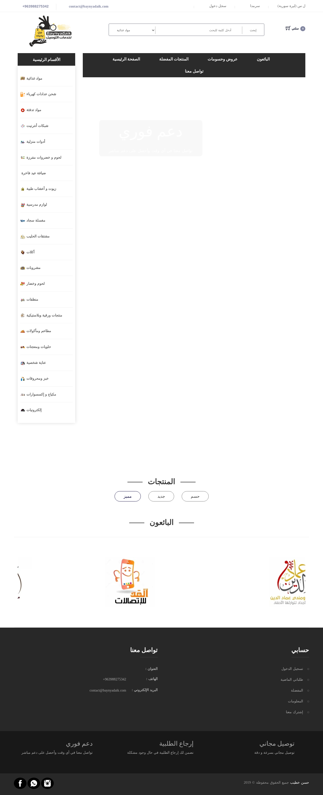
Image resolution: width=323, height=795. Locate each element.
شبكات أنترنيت (37, 126)
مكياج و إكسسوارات (41, 394)
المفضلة (297, 690)
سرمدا (255, 6)
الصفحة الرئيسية (126, 59)
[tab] (128, 496)
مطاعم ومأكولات (38, 331)
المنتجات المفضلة (174, 59)
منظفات (32, 299)
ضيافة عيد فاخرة (33, 173)
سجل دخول (217, 6)
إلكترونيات (34, 410)
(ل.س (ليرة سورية (291, 6)
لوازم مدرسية (36, 204)
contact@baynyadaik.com (89, 6)
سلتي (298, 28)
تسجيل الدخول (292, 669)
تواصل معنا (194, 71)
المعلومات (295, 701)
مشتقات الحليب (38, 236)
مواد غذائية (34, 78)
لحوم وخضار (35, 283)
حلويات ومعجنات (38, 347)
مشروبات (33, 268)
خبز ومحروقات (37, 378)
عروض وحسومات (223, 59)
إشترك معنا (294, 712)
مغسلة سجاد (35, 220)
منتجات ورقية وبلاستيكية (44, 315)
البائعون (263, 59)
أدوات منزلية (35, 141)
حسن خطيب (299, 782)
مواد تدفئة (33, 110)
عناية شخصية (36, 363)
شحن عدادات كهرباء (41, 94)
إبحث (253, 30)
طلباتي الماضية (292, 679)
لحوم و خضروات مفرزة (43, 157)
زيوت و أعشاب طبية (41, 189)
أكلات (30, 252)
